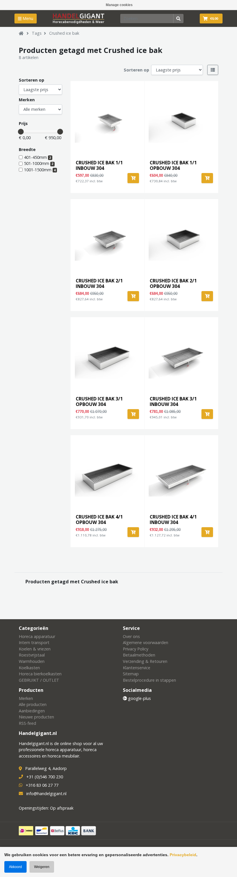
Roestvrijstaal (32, 655)
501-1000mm (38, 163)
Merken (27, 99)
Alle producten (33, 704)
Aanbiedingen (32, 711)
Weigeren (41, 867)
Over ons (131, 636)
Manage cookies (119, 5)
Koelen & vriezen (35, 649)
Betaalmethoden (139, 655)
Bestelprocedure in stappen (149, 680)
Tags (37, 33)
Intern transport (34, 642)
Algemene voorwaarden (145, 642)
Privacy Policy (135, 649)
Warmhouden (32, 661)
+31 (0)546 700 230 (44, 776)
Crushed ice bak (64, 33)
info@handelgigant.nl (46, 793)
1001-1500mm (39, 169)
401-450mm (37, 157)
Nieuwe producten (36, 717)
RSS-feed (27, 723)
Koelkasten (29, 667)
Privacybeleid (183, 854)
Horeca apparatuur (37, 636)
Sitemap (131, 673)
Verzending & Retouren (145, 661)
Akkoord (15, 867)
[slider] (21, 132)
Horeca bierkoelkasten (40, 673)
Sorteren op (136, 70)
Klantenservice (136, 667)
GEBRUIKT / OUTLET (39, 680)
